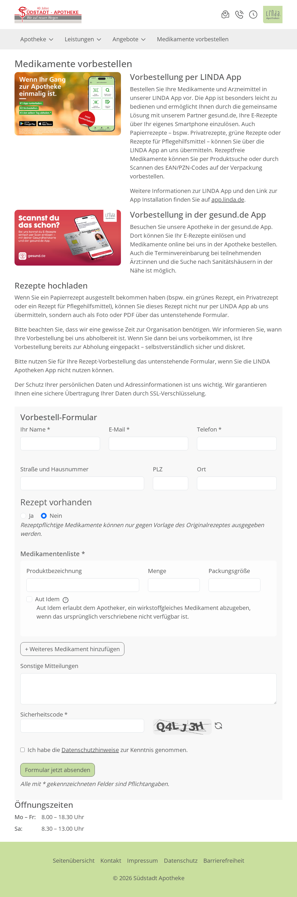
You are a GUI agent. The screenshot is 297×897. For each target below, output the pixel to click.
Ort (201, 469)
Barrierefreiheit (223, 860)
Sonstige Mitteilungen (49, 666)
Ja (31, 516)
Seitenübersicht (74, 860)
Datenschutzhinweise (90, 750)
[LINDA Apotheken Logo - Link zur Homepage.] (272, 14)
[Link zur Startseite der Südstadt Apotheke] (48, 14)
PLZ (157, 469)
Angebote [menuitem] (125, 39)
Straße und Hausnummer (54, 469)
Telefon (209, 429)
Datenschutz (181, 860)
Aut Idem (50, 599)
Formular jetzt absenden (57, 770)
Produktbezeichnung (54, 571)
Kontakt (110, 860)
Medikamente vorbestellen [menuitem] (193, 39)
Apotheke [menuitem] (33, 39)
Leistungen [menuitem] (79, 39)
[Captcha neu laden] (218, 726)
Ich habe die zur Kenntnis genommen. (108, 750)
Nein (56, 516)
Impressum (142, 860)
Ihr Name (35, 429)
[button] (253, 14)
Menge (157, 571)
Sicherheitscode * (44, 714)
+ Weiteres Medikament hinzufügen (72, 649)
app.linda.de (227, 199)
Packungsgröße (229, 571)
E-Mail (119, 429)
